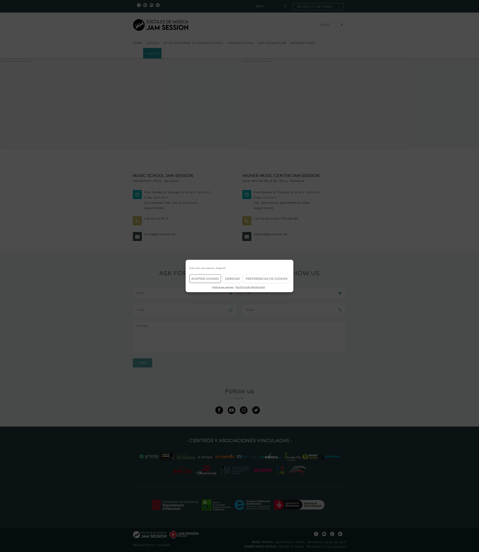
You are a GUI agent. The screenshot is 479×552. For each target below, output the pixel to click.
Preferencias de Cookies (267, 278)
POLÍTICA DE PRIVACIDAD (250, 287)
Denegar (232, 278)
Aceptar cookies (205, 278)
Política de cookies (223, 287)
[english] (221, 268)
